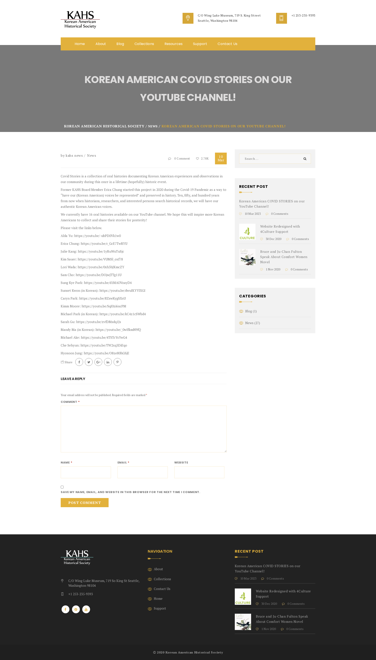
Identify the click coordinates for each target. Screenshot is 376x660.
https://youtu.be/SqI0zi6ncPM (104, 306)
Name (66, 462)
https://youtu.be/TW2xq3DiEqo (104, 345)
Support (200, 43)
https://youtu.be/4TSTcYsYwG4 (104, 337)
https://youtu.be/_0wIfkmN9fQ (118, 329)
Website (181, 462)
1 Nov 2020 (272, 269)
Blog (120, 43)
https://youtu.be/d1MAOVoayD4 (108, 282)
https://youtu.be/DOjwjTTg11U (98, 275)
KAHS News (74, 155)
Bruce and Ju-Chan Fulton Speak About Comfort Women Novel (283, 256)
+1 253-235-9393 (303, 15)
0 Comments (279, 214)
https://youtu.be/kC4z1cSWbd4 (122, 314)
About (101, 43)
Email (123, 462)
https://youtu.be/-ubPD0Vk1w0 (97, 235)
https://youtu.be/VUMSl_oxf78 (100, 259)
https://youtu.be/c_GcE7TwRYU (104, 243)
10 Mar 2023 (252, 214)
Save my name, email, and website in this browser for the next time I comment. (130, 492)
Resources (173, 43)
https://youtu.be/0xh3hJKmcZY (101, 267)
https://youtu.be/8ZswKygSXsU (102, 298)
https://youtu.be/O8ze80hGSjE (106, 353)
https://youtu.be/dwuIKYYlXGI (122, 290)
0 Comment (182, 158)
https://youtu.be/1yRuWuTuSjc (101, 251)
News (91, 155)
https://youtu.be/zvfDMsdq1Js (98, 322)
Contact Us (227, 43)
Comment (70, 402)
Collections (144, 43)
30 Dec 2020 (273, 239)
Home (80, 43)
